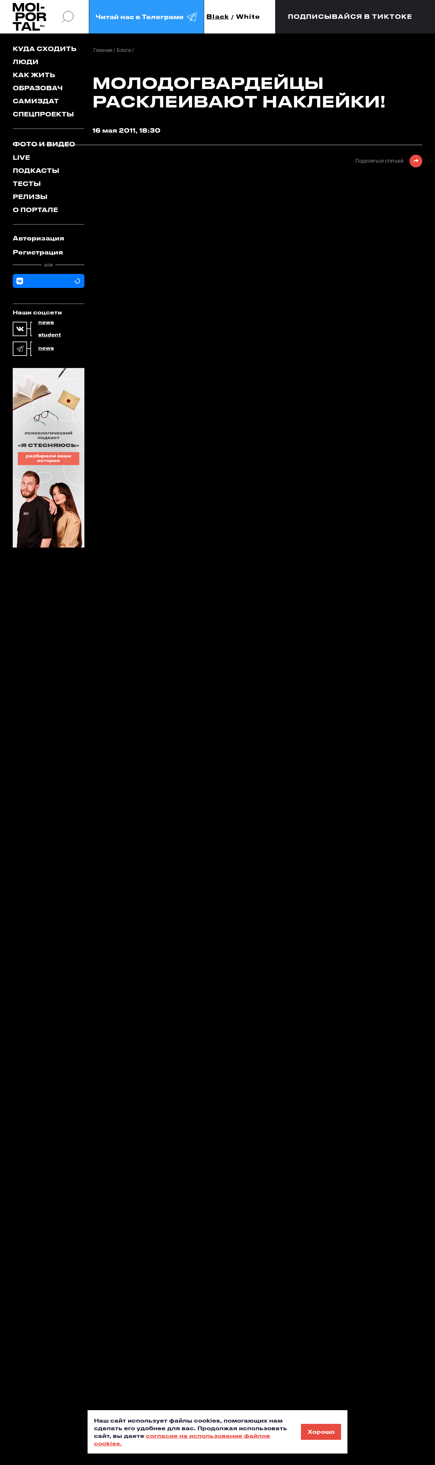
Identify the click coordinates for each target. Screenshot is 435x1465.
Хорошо (321, 1431)
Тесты (27, 183)
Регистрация (38, 252)
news (46, 322)
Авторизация (38, 238)
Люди (26, 61)
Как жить (34, 74)
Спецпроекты (43, 114)
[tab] (48, 238)
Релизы (30, 196)
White (248, 16)
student (49, 334)
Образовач (38, 88)
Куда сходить (44, 48)
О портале (35, 209)
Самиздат (36, 101)
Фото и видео (44, 144)
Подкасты (36, 170)
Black (217, 16)
